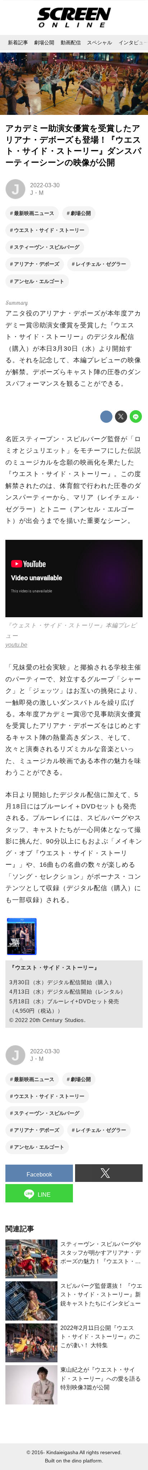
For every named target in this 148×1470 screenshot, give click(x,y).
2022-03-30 (45, 185)
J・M (36, 192)
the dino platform (82, 1461)
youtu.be (16, 644)
